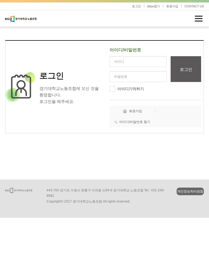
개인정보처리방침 (190, 191)
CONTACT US (194, 6)
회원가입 (172, 6)
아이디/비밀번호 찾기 (134, 122)
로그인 (136, 6)
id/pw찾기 (153, 6)
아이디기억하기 (130, 89)
